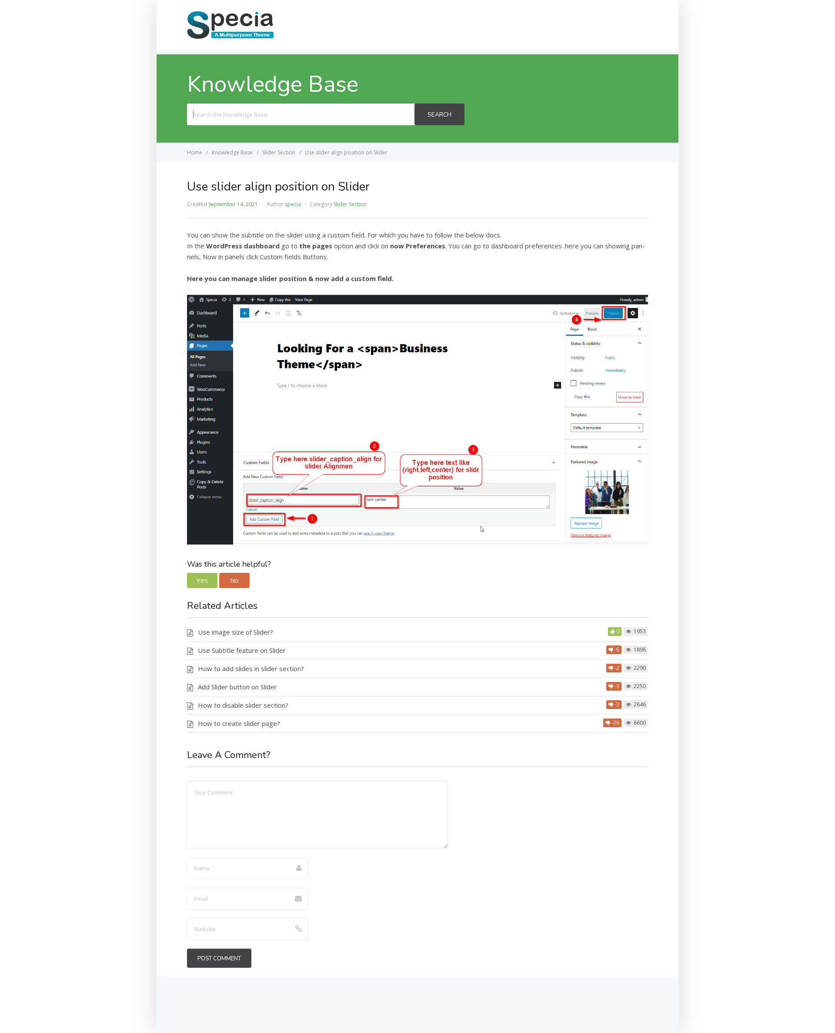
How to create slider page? (239, 723)
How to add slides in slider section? (251, 668)
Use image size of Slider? (235, 632)
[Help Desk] (230, 37)
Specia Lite (622, 27)
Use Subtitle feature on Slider (242, 650)
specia (293, 204)
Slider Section (350, 204)
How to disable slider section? (243, 705)
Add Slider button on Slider (237, 686)
